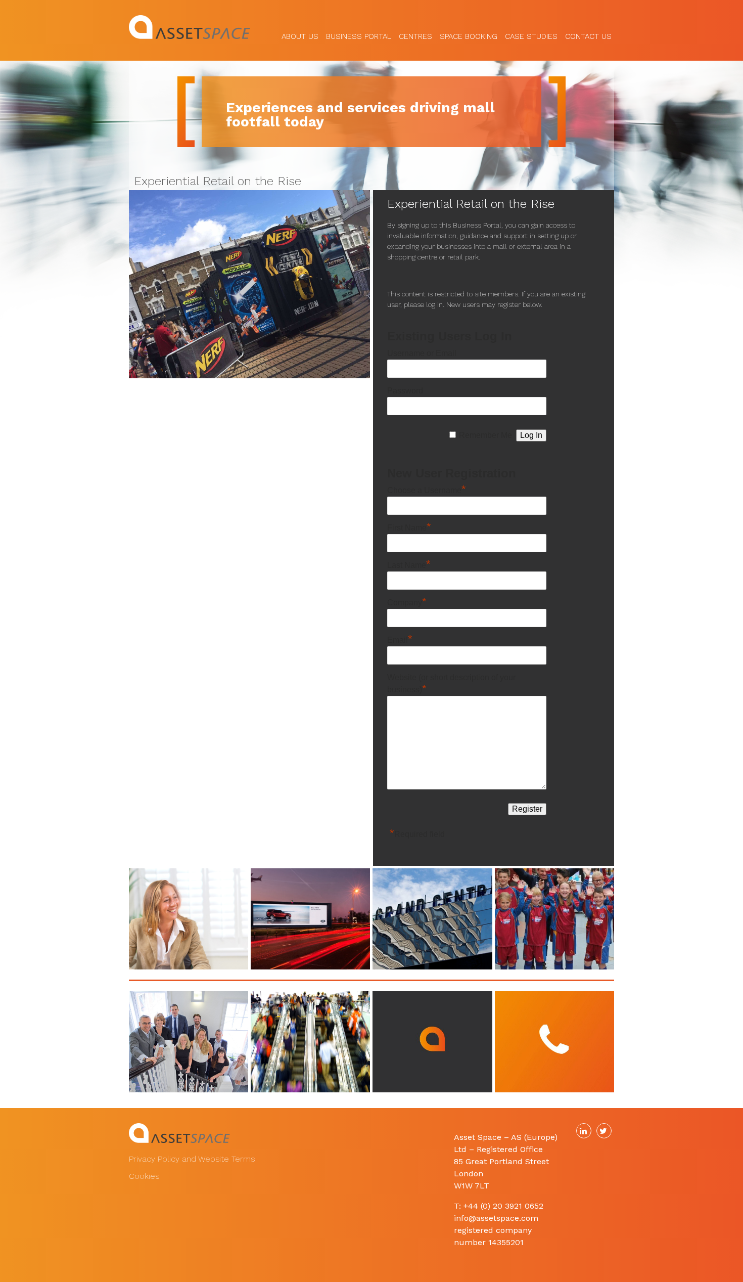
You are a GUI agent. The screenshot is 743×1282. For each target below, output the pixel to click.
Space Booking (468, 33)
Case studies (531, 33)
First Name (409, 527)
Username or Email (421, 353)
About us (300, 33)
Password (405, 390)
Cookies (144, 1176)
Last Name (409, 565)
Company (407, 602)
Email (399, 640)
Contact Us (588, 33)
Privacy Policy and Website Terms (192, 1159)
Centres (415, 33)
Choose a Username (426, 490)
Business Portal (358, 33)
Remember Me (485, 435)
